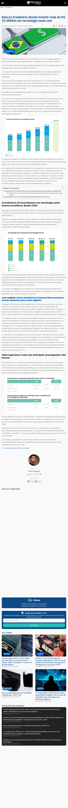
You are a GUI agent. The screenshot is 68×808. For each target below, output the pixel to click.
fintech (18, 448)
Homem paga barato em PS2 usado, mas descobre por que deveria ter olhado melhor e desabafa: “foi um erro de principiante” (17, 661)
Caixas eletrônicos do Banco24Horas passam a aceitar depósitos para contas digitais (33, 298)
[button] (3, 3)
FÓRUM (36, 600)
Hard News (8, 7)
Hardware (7, 688)
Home (2, 7)
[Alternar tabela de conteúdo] (62, 188)
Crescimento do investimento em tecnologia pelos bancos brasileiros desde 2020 (32, 191)
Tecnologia (9, 51)
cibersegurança (10, 448)
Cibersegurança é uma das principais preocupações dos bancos (27, 197)
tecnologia (25, 448)
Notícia (6, 654)
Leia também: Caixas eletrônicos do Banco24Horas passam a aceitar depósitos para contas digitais (35, 194)
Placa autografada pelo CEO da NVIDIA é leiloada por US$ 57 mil (16, 694)
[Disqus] (34, 516)
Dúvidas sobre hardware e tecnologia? (34, 604)
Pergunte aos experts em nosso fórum (34, 606)
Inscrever (34, 625)
